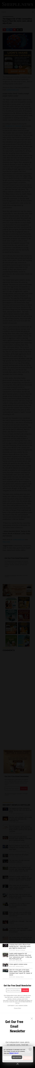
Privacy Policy (17, 1008)
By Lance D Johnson (20, 950)
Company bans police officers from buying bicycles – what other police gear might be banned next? (20, 946)
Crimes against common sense (18, 964)
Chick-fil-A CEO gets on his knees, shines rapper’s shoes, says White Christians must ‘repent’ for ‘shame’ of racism (20, 972)
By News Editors (20, 966)
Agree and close (17, 1057)
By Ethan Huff (19, 960)
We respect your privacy (24, 1000)
